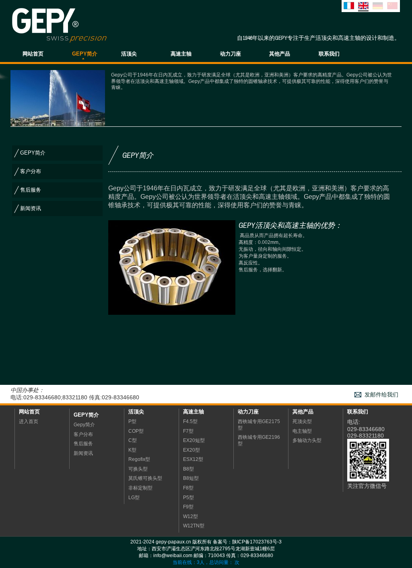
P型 (132, 421)
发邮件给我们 (381, 394)
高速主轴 (181, 54)
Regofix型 (139, 459)
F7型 (188, 431)
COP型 (136, 431)
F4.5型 (190, 421)
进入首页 (28, 421)
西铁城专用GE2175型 (259, 425)
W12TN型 (193, 526)
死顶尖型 (302, 421)
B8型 (188, 469)
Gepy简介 (86, 415)
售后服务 (30, 190)
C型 (132, 440)
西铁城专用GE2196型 (259, 440)
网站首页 (33, 54)
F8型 (188, 488)
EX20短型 (194, 440)
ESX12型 (193, 459)
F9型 (188, 507)
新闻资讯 (30, 208)
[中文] (392, 7)
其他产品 (279, 54)
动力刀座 (230, 54)
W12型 (190, 516)
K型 (132, 450)
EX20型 (191, 450)
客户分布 (30, 171)
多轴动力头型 (307, 440)
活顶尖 (129, 54)
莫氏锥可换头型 (145, 478)
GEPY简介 (84, 54)
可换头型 (138, 469)
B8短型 (191, 478)
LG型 (134, 497)
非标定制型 (140, 488)
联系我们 (329, 54)
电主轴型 (302, 431)
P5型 (188, 497)
